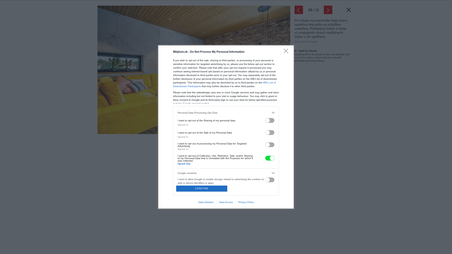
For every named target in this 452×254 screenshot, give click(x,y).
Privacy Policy (246, 202)
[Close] (287, 52)
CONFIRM (201, 188)
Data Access (226, 202)
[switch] (269, 120)
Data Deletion (206, 202)
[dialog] (226, 127)
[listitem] (226, 112)
